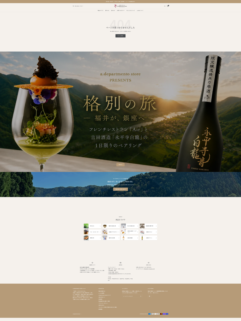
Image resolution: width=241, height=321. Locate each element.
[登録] (140, 296)
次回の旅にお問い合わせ (120, 189)
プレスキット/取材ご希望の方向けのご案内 (108, 307)
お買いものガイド (120, 10)
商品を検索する (102, 291)
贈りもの (107, 10)
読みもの (113, 10)
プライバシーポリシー (103, 303)
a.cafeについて (140, 10)
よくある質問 (101, 293)
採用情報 (100, 309)
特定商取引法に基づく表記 (104, 301)
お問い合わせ (101, 305)
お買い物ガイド (102, 297)
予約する (120, 164)
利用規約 (100, 299)
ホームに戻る (120, 35)
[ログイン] (164, 6)
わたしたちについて (130, 10)
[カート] (167, 6)
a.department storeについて (105, 295)
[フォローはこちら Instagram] (149, 296)
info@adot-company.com (149, 269)
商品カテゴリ (100, 10)
